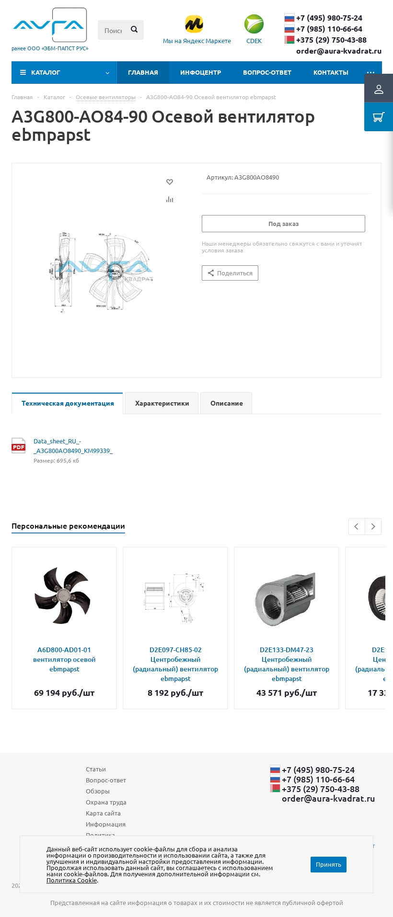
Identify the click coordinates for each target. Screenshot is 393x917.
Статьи (96, 769)
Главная (143, 72)
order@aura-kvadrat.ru (338, 50)
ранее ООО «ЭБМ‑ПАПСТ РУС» (50, 48)
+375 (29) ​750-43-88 (331, 39)
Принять (328, 864)
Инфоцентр (200, 72)
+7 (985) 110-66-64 (329, 28)
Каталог (45, 72)
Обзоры (98, 791)
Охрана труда (106, 802)
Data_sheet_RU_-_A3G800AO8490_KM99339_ (64, 445)
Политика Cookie (71, 880)
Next (373, 526)
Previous (357, 526)
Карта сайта (103, 813)
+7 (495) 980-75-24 (329, 17)
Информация (106, 824)
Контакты (330, 72)
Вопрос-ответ (267, 72)
